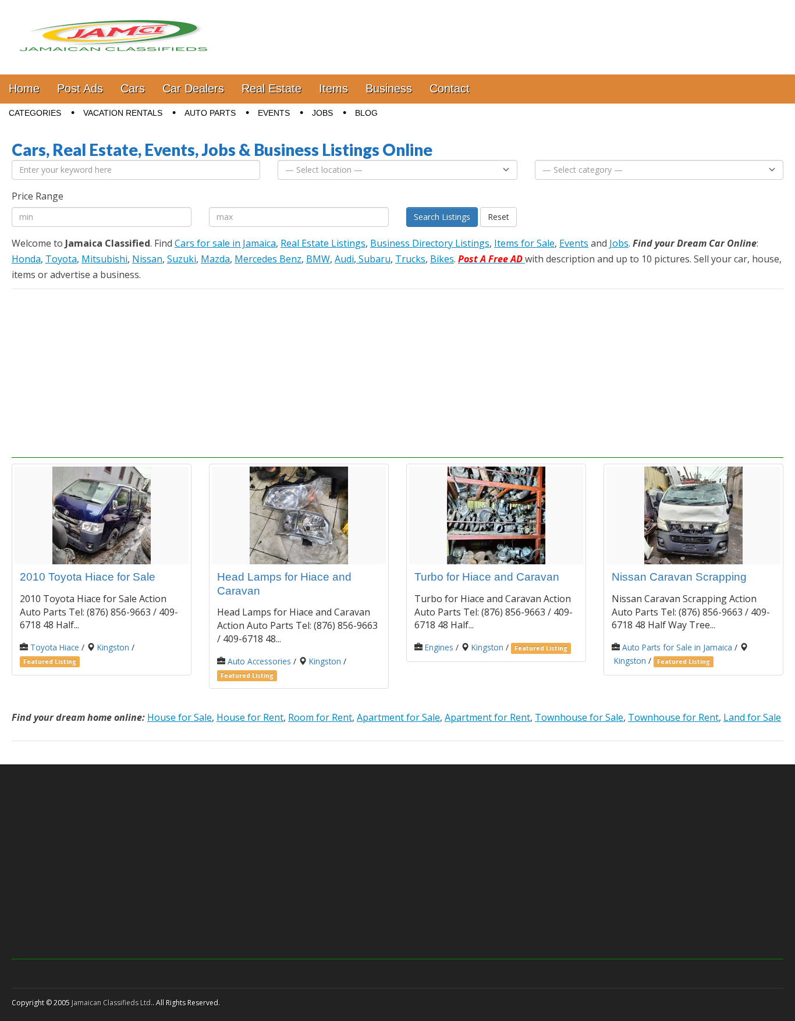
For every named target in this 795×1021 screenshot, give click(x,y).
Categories (35, 113)
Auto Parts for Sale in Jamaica (677, 647)
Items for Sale (524, 243)
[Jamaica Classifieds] (113, 28)
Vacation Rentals (122, 113)
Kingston (113, 647)
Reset (498, 216)
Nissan (147, 258)
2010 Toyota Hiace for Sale (87, 577)
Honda (26, 258)
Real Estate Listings (323, 243)
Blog (366, 113)
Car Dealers (193, 88)
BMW (318, 258)
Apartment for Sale (398, 717)
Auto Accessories (259, 661)
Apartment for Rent (487, 717)
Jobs (322, 113)
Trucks (410, 258)
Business (388, 88)
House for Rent (250, 717)
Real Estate (271, 88)
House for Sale (179, 717)
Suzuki (181, 258)
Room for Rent (320, 717)
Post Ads (80, 88)
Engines (439, 647)
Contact (450, 88)
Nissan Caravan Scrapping (679, 577)
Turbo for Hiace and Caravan (486, 577)
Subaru (373, 258)
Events (274, 113)
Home (24, 88)
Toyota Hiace (54, 647)
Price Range (37, 196)
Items (333, 88)
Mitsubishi (104, 258)
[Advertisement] (397, 376)
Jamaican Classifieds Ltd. (112, 1003)
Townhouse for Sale (579, 717)
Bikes (442, 258)
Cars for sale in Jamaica (225, 243)
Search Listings (442, 216)
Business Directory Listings (429, 243)
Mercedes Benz (268, 258)
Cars (132, 88)
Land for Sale (752, 717)
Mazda (215, 258)
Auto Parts (210, 113)
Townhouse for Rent (673, 717)
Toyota (61, 258)
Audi (344, 258)
